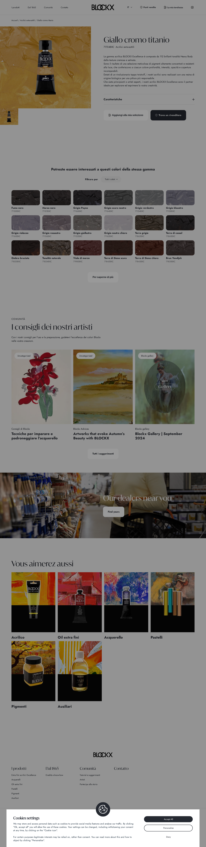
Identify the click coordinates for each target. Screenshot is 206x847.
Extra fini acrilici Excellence (23, 775)
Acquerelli (16, 779)
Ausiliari (15, 798)
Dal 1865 (32, 7)
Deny (168, 836)
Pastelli (14, 788)
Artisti (82, 779)
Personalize (168, 827)
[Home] (103, 754)
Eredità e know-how (54, 775)
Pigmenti (15, 793)
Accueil (14, 20)
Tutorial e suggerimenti (90, 775)
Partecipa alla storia (88, 784)
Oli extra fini (16, 784)
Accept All (168, 819)
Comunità (48, 7)
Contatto (64, 7)
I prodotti (15, 7)
